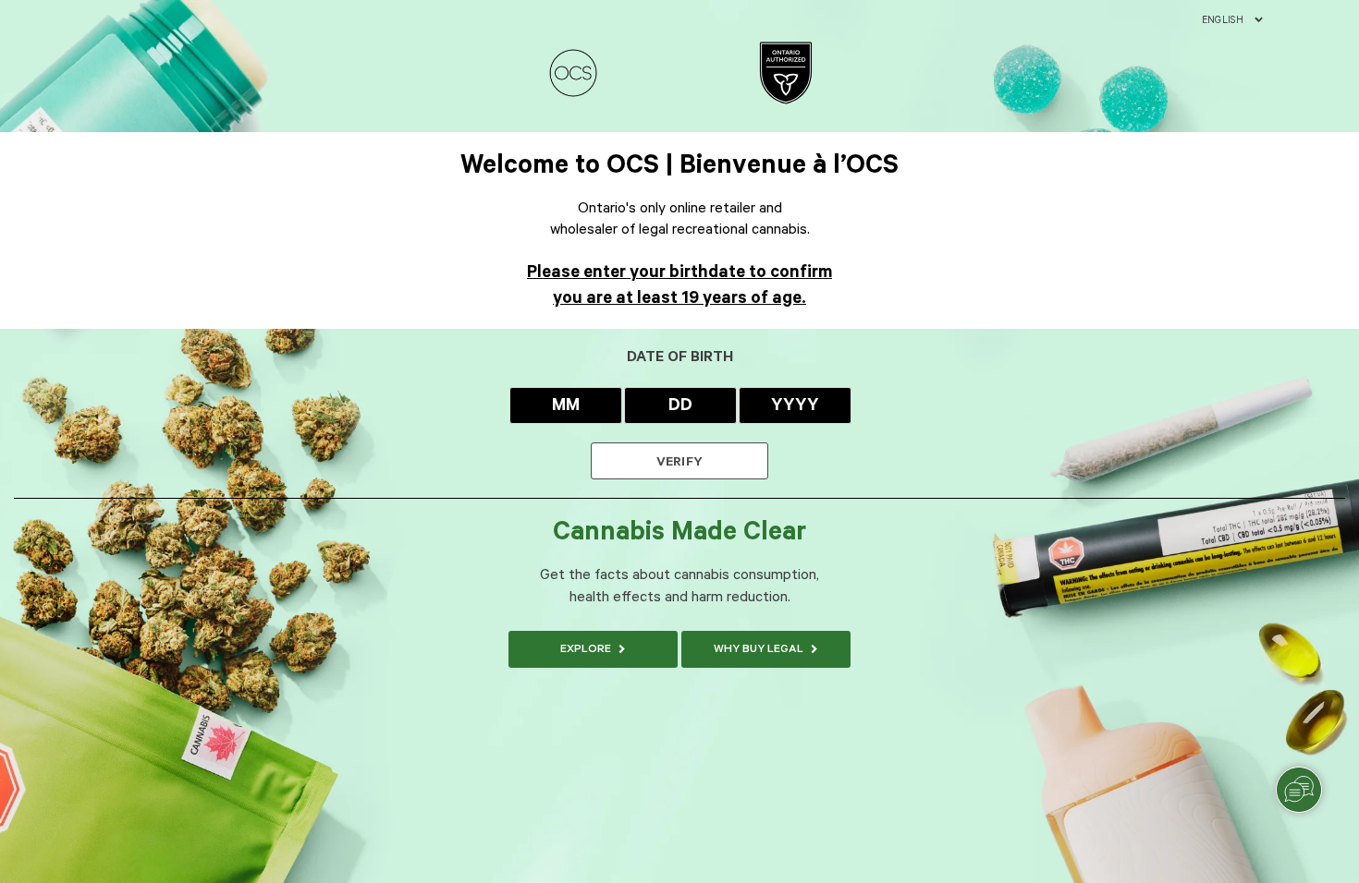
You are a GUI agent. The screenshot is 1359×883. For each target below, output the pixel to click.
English (1222, 20)
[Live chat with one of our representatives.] (1299, 790)
